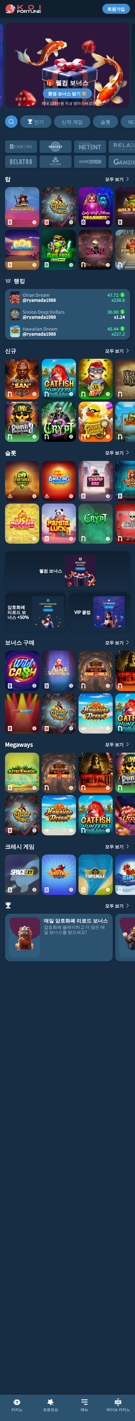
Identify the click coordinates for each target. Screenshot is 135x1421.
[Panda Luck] (59, 524)
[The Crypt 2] (59, 422)
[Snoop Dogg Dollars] (59, 207)
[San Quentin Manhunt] (22, 379)
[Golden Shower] (95, 422)
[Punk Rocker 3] (22, 422)
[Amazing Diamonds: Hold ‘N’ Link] (59, 481)
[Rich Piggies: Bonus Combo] (22, 524)
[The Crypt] (95, 524)
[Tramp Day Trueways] (95, 481)
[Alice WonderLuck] (59, 670)
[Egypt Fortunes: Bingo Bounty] (22, 481)
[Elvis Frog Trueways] (59, 250)
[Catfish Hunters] (59, 379)
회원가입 (116, 9)
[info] (34, 222)
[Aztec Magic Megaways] (22, 773)
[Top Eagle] (95, 874)
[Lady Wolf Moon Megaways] (95, 207)
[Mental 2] (95, 773)
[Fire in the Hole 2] (95, 670)
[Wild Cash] (22, 670)
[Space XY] (22, 874)
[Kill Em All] (95, 250)
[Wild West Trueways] (22, 207)
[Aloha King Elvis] (22, 250)
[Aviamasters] (59, 874)
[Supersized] (95, 379)
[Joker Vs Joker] (22, 713)
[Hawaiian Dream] (95, 713)
